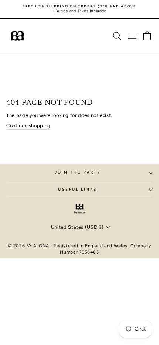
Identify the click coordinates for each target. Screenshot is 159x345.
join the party (78, 172)
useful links (77, 189)
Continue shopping (28, 125)
